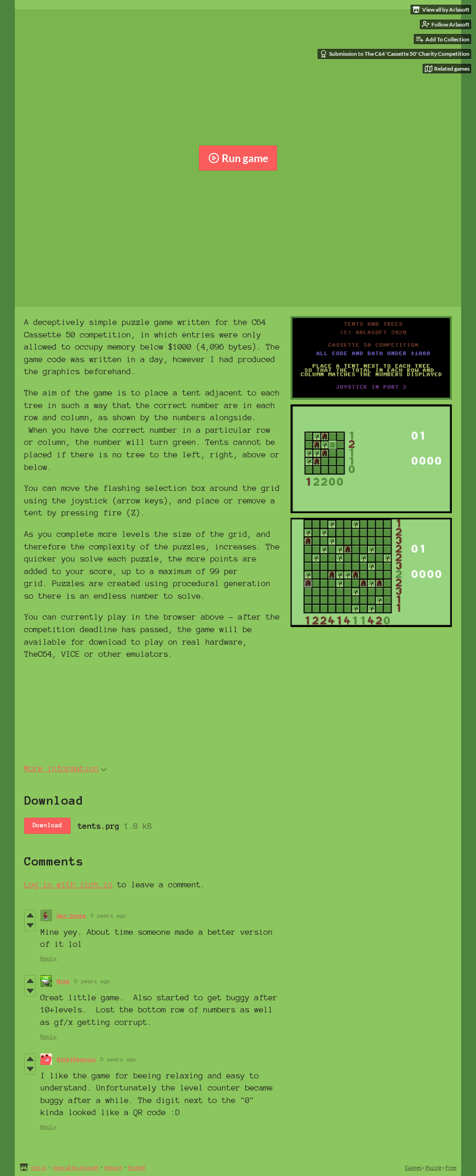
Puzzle (433, 1167)
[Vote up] (30, 915)
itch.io (38, 1167)
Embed (136, 1167)
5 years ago (108, 915)
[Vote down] (30, 925)
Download (47, 825)
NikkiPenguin (76, 1059)
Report (113, 1167)
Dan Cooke (71, 915)
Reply (48, 958)
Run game (245, 158)
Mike (63, 981)
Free (450, 1167)
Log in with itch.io (68, 884)
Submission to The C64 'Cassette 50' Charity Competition (399, 53)
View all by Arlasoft (76, 1167)
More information (61, 768)
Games (413, 1167)
